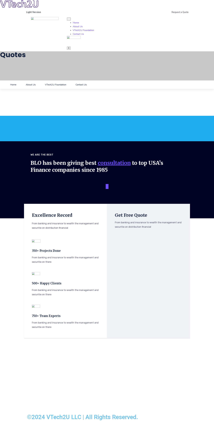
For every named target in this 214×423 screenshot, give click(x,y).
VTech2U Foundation (83, 30)
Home (76, 22)
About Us (78, 26)
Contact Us (78, 34)
